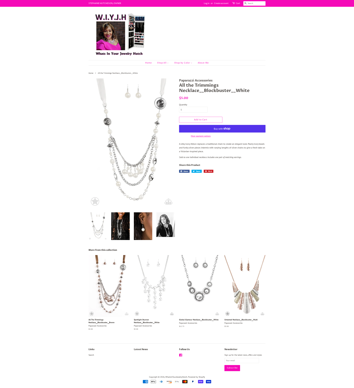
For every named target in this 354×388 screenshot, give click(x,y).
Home (148, 63)
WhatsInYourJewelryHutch (176, 377)
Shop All (162, 63)
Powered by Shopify (196, 377)
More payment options (201, 136)
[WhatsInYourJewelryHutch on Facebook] (180, 355)
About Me (203, 63)
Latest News (141, 349)
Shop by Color (182, 63)
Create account (221, 3)
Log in (206, 3)
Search (91, 355)
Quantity (183, 104)
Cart (238, 3)
